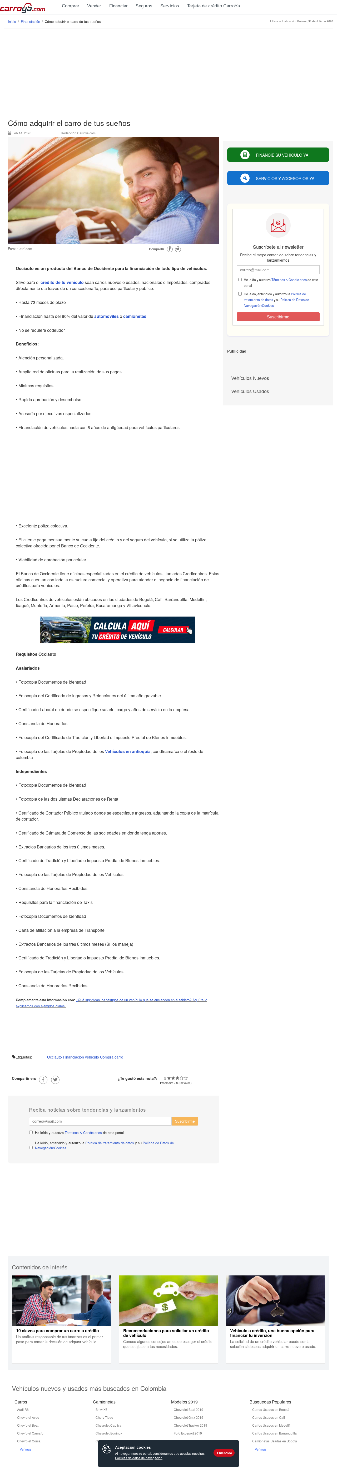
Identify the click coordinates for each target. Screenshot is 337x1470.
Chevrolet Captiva (108, 1425)
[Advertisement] (168, 74)
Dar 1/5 (169, 1078)
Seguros (144, 5)
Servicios (169, 5)
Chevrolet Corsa (29, 1441)
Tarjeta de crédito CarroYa (213, 5)
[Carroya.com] (29, 6)
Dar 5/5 (186, 1078)
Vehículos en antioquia (128, 751)
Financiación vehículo (81, 1057)
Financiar (118, 5)
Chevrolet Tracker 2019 (190, 1425)
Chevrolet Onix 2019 (188, 1417)
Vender (94, 5)
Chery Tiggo (104, 1417)
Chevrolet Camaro (30, 1433)
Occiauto (54, 1057)
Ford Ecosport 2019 (188, 1433)
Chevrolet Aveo (28, 1417)
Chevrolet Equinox (109, 1433)
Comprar (70, 5)
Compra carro (111, 1057)
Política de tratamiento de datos (109, 1142)
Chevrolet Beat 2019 (188, 1409)
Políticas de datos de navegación (138, 1458)
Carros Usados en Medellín (271, 1425)
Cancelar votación (165, 1078)
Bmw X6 (101, 1409)
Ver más (25, 1449)
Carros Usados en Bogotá (270, 1409)
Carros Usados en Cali (268, 1417)
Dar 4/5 (182, 1078)
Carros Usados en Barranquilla (274, 1433)
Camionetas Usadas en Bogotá (274, 1441)
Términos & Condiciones (83, 1132)
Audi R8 (23, 1409)
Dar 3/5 (177, 1078)
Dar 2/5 (173, 1078)
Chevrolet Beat (27, 1425)
